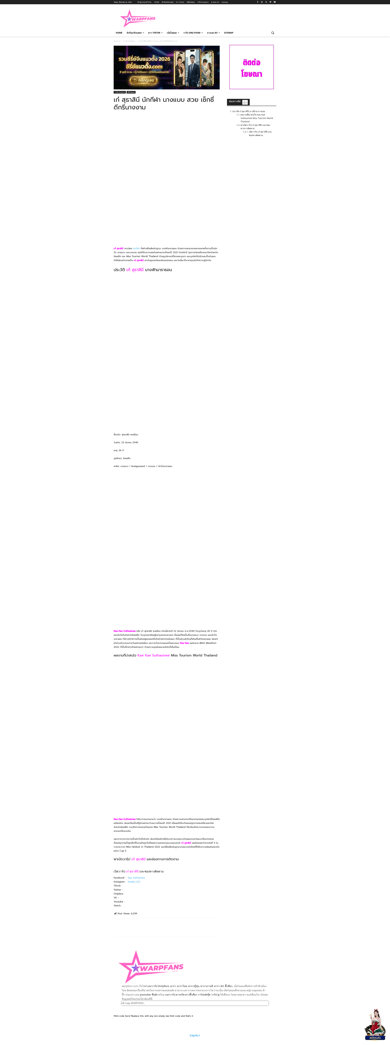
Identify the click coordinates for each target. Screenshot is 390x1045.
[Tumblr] (197, 1035)
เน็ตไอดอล (131, 92)
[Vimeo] (270, 2)
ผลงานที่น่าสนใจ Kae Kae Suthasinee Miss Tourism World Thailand (257, 118)
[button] (272, 32)
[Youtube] (274, 2)
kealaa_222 (134, 881)
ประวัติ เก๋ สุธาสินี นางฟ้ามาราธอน (248, 111)
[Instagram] (262, 2)
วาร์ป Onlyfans (129, 41)
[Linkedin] (194, 1035)
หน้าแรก (117, 41)
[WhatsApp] (138, 120)
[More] (145, 120)
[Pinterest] (131, 120)
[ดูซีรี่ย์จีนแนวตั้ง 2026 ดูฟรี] (167, 67)
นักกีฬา (136, 248)
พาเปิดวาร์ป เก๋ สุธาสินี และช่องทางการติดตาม (255, 127)
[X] (266, 2)
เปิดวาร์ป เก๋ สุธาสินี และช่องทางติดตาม (260, 133)
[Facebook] (257, 2)
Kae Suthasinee (136, 877)
